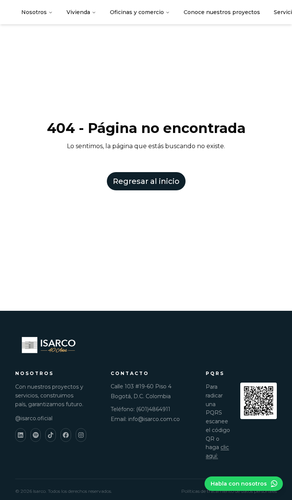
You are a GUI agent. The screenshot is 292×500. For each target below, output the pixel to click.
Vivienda (78, 12)
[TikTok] (50, 435)
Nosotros (34, 12)
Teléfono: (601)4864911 (140, 409)
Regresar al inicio (146, 181)
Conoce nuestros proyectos (222, 12)
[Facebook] (65, 435)
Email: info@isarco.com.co (145, 419)
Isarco (39, 491)
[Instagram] (81, 435)
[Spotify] (35, 435)
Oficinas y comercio (137, 12)
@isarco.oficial (33, 418)
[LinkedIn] (20, 435)
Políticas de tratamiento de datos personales (229, 491)
